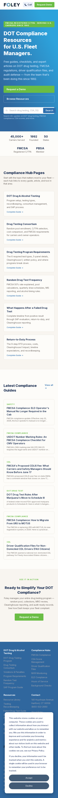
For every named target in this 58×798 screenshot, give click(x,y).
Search (49, 110)
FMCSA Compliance (41, 655)
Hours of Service (39, 681)
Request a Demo (16, 89)
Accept (29, 778)
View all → (49, 386)
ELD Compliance (39, 677)
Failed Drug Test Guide (15, 711)
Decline (29, 785)
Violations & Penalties (14, 672)
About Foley (37, 712)
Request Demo (44, 4)
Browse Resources (18, 98)
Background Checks (41, 685)
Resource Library (12, 699)
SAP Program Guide (13, 687)
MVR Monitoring (39, 673)
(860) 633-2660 (39, 706)
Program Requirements (15, 676)
